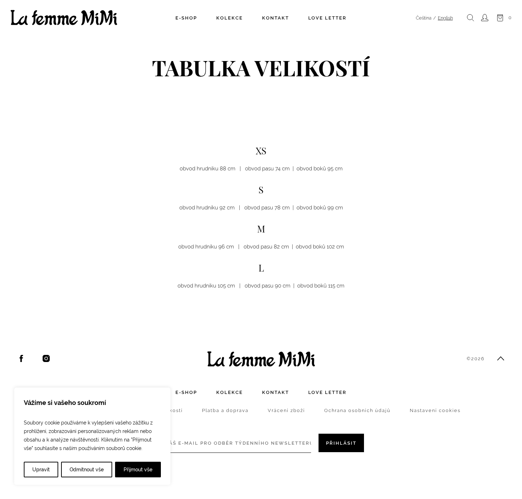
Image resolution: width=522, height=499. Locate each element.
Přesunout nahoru (500, 358)
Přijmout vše (138, 469)
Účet (484, 17)
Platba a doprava (225, 410)
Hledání (470, 17)
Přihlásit (341, 443)
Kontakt (275, 18)
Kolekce (229, 18)
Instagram (46, 358)
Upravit (41, 469)
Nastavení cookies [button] (435, 410)
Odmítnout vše (87, 469)
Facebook (21, 358)
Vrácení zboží (286, 410)
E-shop (186, 18)
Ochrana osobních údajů (357, 410)
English (445, 18)
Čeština (423, 18)
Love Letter (327, 18)
